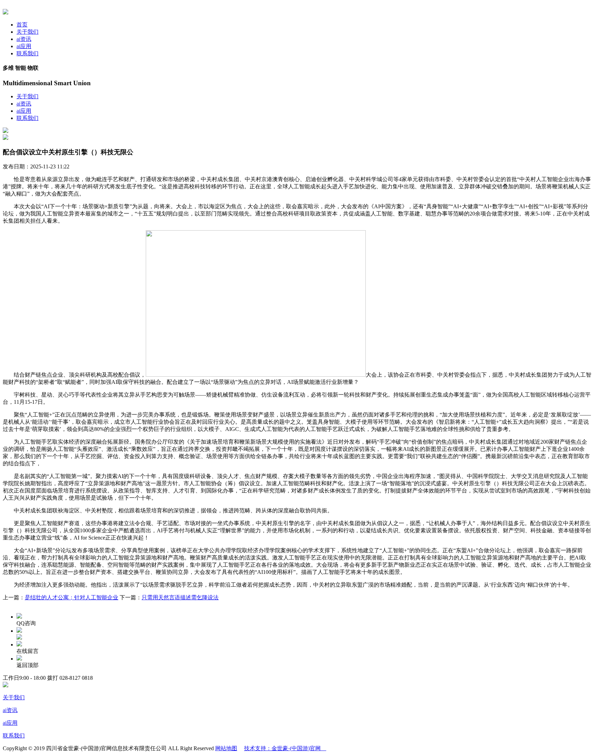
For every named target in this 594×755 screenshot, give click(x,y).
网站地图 (226, 748)
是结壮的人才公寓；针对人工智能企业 (71, 597)
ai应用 (23, 46)
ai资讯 (23, 39)
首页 (22, 24)
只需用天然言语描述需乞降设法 (180, 597)
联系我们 (27, 53)
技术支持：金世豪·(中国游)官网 (285, 748)
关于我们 (27, 32)
